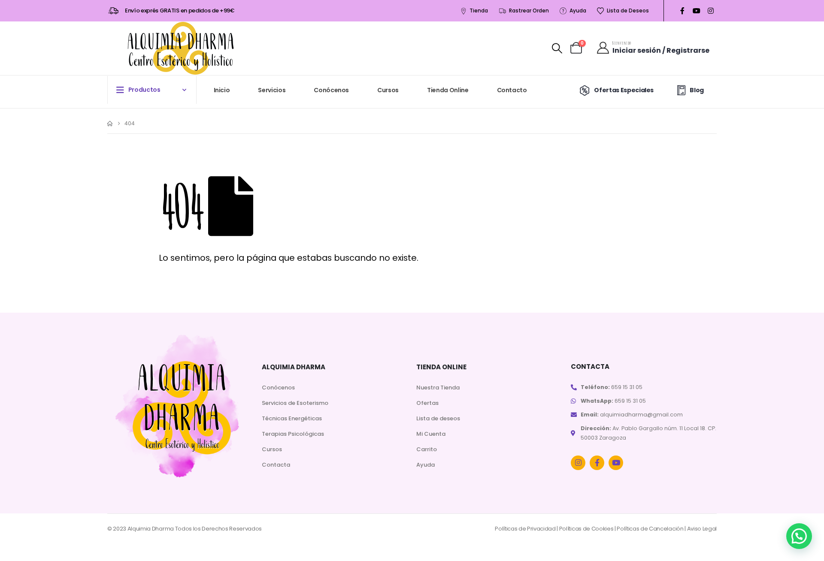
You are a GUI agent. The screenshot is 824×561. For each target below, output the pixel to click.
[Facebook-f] (597, 462)
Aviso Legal (702, 529)
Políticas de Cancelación (650, 529)
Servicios (271, 90)
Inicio (222, 90)
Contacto (512, 90)
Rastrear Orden (529, 10)
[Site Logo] (180, 48)
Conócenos (331, 90)
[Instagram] (710, 11)
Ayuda (578, 10)
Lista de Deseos (628, 10)
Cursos (388, 90)
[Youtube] (696, 11)
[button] (557, 48)
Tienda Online (447, 90)
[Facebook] (682, 11)
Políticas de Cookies (586, 529)
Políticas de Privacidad (525, 529)
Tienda (479, 10)
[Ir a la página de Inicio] (109, 123)
